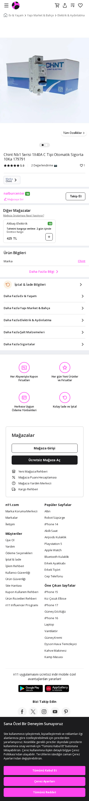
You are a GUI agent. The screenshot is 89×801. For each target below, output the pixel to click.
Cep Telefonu (53, 576)
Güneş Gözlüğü (55, 611)
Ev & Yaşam (16, 15)
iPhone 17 (51, 605)
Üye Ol (9, 540)
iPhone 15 (51, 592)
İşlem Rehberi (14, 566)
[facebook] (22, 714)
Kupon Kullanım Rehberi (21, 592)
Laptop (49, 624)
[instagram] (44, 714)
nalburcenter (14, 193)
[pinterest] (66, 714)
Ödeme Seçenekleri (18, 553)
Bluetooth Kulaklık (56, 557)
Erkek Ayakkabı (54, 563)
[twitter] (33, 714)
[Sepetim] (57, 5)
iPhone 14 (51, 524)
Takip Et (75, 196)
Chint (81, 261)
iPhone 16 (51, 618)
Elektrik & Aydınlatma (71, 15)
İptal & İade (13, 559)
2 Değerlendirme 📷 (44, 165)
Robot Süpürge (54, 518)
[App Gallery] (57, 689)
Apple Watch (53, 550)
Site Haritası (13, 586)
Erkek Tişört (52, 570)
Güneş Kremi (53, 638)
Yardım (10, 546)
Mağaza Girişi (44, 448)
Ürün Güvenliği (15, 579)
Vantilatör (51, 631)
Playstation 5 (53, 544)
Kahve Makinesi (55, 651)
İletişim (10, 524)
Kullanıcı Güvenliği (17, 573)
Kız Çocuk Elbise (55, 599)
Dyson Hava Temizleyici (60, 644)
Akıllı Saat (51, 531)
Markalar (11, 518)
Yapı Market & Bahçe (40, 15)
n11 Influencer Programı (21, 605)
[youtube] (55, 714)
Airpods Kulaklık (55, 537)
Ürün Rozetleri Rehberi (21, 599)
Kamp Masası (53, 657)
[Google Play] (30, 689)
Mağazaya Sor (15, 199)
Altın (47, 511)
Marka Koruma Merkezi (21, 511)
